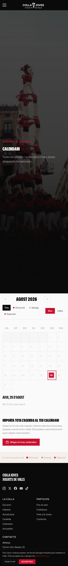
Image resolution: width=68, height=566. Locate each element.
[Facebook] (15, 488)
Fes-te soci (42, 504)
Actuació (20, 307)
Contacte (41, 519)
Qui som (7, 504)
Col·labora (42, 509)
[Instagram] (4, 488)
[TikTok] (26, 488)
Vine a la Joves (44, 514)
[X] (9, 488)
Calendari (8, 523)
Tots (6, 307)
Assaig (34, 307)
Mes (50, 310)
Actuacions (8, 514)
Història (7, 509)
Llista (60, 310)
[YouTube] (21, 488)
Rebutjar (10, 561)
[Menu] (4, 5)
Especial (11, 313)
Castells (7, 519)
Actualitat (8, 528)
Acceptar (27, 561)
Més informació (42, 556)
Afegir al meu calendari (23, 442)
